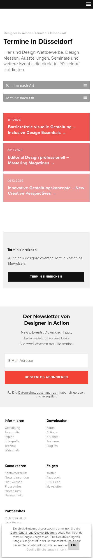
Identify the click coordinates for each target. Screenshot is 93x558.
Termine (40, 33)
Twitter (51, 473)
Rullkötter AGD (15, 518)
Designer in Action (27, 20)
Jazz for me (13, 523)
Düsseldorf (58, 33)
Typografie (12, 432)
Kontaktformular (16, 473)
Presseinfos (13, 486)
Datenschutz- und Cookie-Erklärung (33, 533)
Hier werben (14, 482)
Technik (10, 446)
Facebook (53, 477)
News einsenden (17, 477)
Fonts (50, 428)
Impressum (60, 545)
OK (73, 545)
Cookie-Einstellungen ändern (46, 549)
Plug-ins (52, 446)
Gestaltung (12, 428)
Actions (51, 432)
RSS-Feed (53, 482)
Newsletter (54, 486)
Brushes (52, 437)
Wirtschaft (12, 450)
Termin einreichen (22, 249)
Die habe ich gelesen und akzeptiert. (48, 394)
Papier (9, 437)
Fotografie (12, 441)
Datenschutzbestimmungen (38, 393)
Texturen (52, 441)
